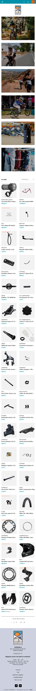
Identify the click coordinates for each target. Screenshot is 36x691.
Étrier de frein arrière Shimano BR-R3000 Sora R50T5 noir (9, 369)
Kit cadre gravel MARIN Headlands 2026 (27, 201)
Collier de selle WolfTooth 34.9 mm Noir (27, 393)
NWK (30, 690)
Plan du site (18, 680)
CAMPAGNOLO (23, 535)
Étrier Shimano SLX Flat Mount (9, 441)
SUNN (3, 511)
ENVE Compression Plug (27, 489)
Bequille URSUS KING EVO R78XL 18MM (27, 249)
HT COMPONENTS (24, 319)
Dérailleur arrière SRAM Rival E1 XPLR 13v (27, 585)
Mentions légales (18, 675)
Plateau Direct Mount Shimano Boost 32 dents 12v (27, 609)
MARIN (21, 199)
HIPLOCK (4, 247)
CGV (18, 672)
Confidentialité (18, 677)
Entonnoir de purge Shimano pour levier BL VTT (27, 345)
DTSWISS (22, 271)
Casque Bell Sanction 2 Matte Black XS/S (27, 561)
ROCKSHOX (4, 271)
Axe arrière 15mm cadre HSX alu (9, 393)
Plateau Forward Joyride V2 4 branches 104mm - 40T (9, 537)
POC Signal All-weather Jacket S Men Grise (9, 225)
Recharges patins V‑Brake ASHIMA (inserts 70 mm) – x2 (9, 417)
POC (2, 223)
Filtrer (3, 179)
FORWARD (4, 535)
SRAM (3, 295)
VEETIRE (21, 511)
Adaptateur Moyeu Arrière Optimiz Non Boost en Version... (27, 465)
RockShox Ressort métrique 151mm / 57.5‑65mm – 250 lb (9, 273)
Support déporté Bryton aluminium (27, 225)
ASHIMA (3, 415)
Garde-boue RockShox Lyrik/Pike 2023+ (27, 441)
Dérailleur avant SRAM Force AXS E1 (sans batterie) (9, 561)
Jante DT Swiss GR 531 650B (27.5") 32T (27, 273)
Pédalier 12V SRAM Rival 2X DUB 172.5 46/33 (9, 297)
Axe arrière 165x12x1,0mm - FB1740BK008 (9, 489)
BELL (20, 559)
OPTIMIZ (22, 463)
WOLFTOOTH (23, 391)
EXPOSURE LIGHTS (7, 199)
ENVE (21, 487)
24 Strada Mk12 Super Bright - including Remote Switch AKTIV (9, 201)
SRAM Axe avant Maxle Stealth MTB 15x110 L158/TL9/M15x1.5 (9, 345)
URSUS (21, 247)
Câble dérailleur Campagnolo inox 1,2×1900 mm (27, 537)
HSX (2, 391)
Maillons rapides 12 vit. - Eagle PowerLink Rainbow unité (9, 465)
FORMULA (4, 487)
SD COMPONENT (24, 295)
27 (21, 622)
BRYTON (22, 223)
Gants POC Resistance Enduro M (9, 609)
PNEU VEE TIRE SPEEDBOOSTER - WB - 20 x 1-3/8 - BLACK (27, 513)
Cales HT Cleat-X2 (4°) (26, 321)
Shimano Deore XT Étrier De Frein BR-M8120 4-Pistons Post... (9, 321)
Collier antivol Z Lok (7, 249)
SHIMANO (4, 319)
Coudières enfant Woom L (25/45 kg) (27, 417)
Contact (18, 670)
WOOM (21, 415)
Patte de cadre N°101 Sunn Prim (9, 513)
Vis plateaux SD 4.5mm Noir (27, 297)
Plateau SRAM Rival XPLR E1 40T (9, 585)
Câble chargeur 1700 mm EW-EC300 (27, 369)
